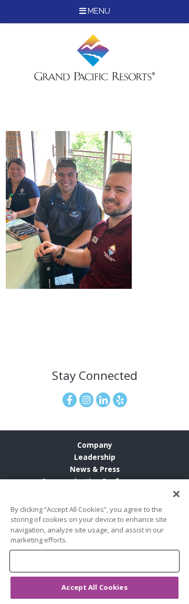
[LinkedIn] (103, 399)
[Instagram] (86, 399)
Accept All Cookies (94, 587)
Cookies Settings (94, 561)
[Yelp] (120, 399)
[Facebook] (69, 399)
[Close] (176, 494)
